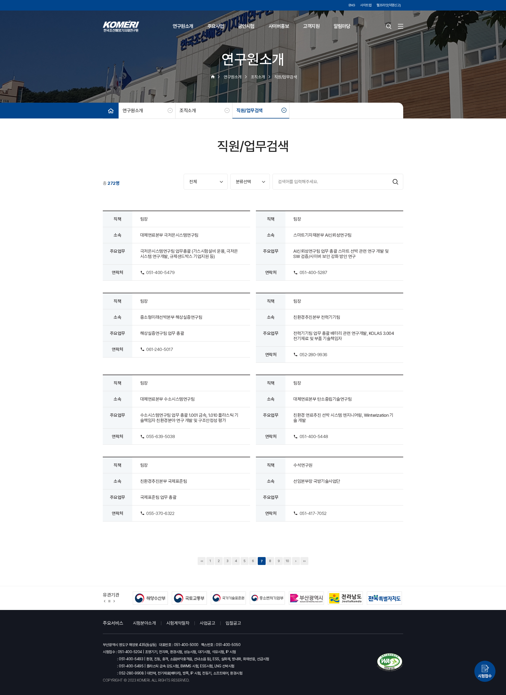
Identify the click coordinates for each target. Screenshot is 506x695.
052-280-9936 (313, 354)
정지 (109, 601)
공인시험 (246, 26)
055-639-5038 (160, 436)
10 (287, 561)
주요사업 (215, 26)
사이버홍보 (279, 26)
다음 (296, 561)
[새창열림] (484, 670)
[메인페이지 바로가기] (121, 26)
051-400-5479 (160, 272)
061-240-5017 (159, 349)
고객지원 (311, 26)
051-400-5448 (314, 436)
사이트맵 (365, 5)
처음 (202, 561)
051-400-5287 (313, 272)
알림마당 (342, 26)
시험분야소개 (144, 623)
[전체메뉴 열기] (400, 26)
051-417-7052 (313, 513)
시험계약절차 (177, 623)
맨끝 (304, 561)
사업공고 (207, 623)
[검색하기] (395, 182)
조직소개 (187, 110)
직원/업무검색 (249, 110)
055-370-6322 (160, 513)
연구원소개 (183, 26)
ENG (352, 5)
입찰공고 (233, 623)
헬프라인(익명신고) (389, 5)
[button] (105, 600)
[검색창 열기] (388, 26)
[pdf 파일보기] (390, 662)
